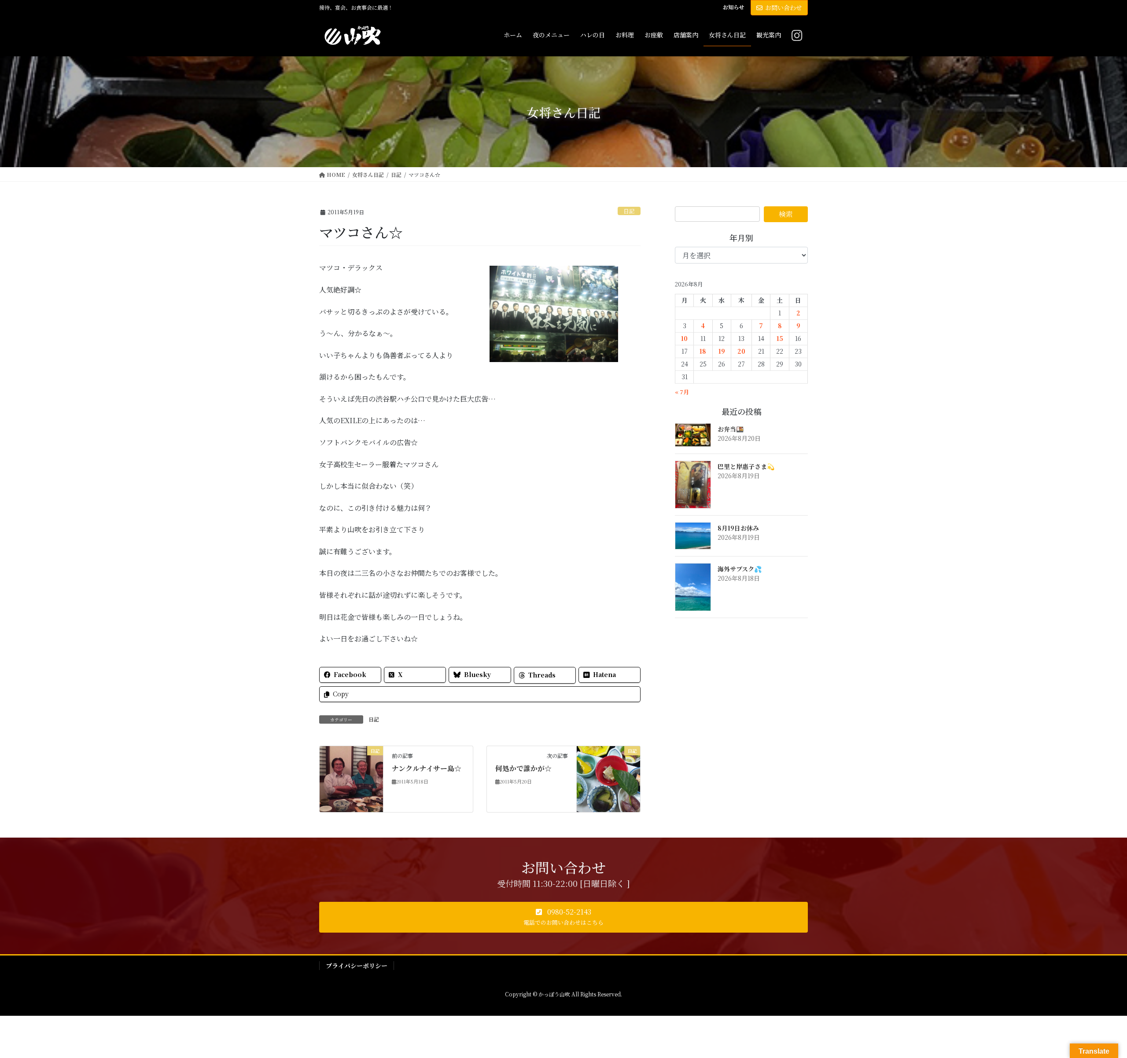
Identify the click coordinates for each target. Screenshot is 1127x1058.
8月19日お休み (738, 528)
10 (684, 338)
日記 (629, 211)
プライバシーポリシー (356, 965)
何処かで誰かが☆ (523, 768)
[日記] (351, 778)
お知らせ (733, 7)
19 (721, 351)
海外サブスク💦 (740, 568)
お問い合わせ (783, 7)
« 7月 (682, 392)
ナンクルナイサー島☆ (426, 768)
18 (703, 351)
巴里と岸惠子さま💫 (746, 466)
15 (780, 338)
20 (741, 351)
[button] (563, 917)
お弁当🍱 (731, 429)
